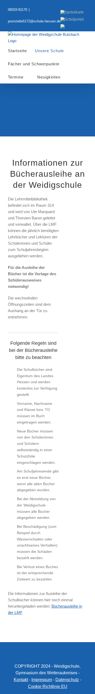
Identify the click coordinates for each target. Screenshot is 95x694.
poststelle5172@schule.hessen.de (34, 21)
